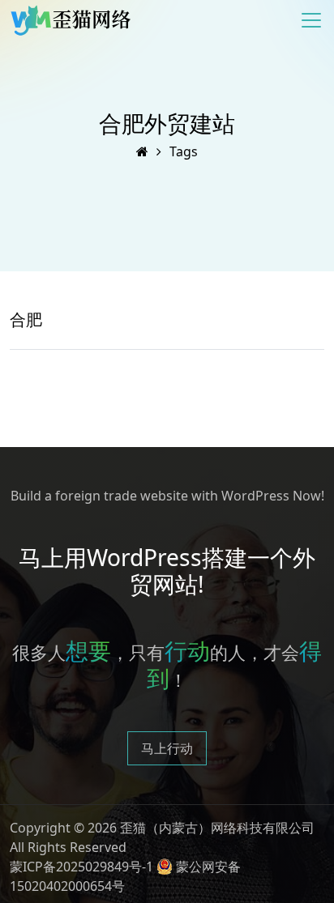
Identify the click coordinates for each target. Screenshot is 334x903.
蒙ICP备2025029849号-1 (81, 866)
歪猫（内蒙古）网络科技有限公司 (217, 828)
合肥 (26, 319)
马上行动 (167, 748)
